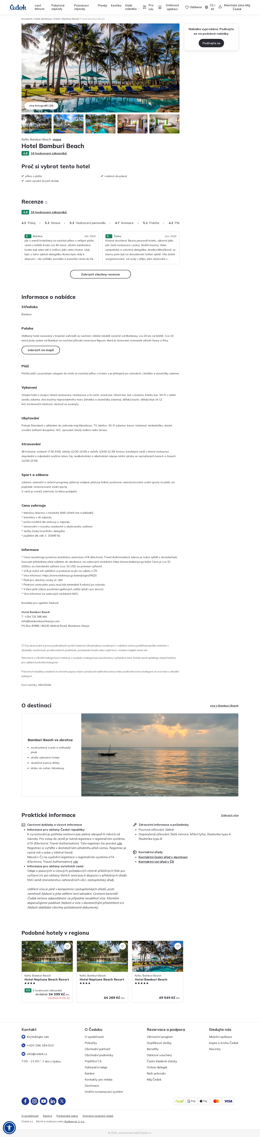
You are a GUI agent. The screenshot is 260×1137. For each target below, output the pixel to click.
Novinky (215, 1049)
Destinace (92, 1085)
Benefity (153, 1049)
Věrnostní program (160, 1037)
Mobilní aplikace (220, 1037)
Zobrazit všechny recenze (100, 274)
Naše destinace (43, 18)
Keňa (57, 18)
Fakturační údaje (96, 1067)
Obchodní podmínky (99, 1055)
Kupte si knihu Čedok (223, 1043)
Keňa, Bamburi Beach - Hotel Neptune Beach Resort (45, 944)
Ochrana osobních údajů (98, 1116)
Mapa (57, 139)
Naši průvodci (156, 1073)
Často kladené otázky (162, 1061)
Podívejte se (211, 43)
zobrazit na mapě (41, 350)
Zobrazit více (229, 815)
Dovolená (27, 18)
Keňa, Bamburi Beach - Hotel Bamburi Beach (155, 944)
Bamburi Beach (70, 18)
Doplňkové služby (159, 1043)
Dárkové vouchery (159, 1055)
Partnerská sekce (67, 1116)
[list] (46, 202)
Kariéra (89, 1073)
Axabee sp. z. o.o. (74, 1121)
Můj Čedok (154, 1079)
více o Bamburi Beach (224, 705)
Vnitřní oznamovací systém (104, 1092)
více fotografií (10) (41, 105)
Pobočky (91, 1043)
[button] (9, 1127)
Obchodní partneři (97, 1049)
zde (119, 843)
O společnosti (94, 1037)
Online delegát (157, 1067)
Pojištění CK (93, 1061)
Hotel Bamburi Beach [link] (93, 18)
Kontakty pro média (98, 1079)
